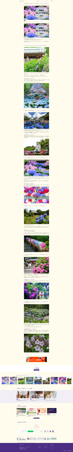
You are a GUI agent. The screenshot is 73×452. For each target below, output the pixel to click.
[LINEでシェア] (38, 368)
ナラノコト (51, 447)
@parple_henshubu (36, 427)
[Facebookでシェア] (36, 368)
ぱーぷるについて (40, 446)
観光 (18, 442)
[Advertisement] (36, 355)
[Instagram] (45, 431)
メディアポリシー (46, 446)
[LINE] (53, 431)
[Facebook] (50, 431)
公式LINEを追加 (30, 431)
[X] (48, 431)
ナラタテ (51, 446)
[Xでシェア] (34, 368)
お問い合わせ (45, 447)
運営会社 (39, 447)
